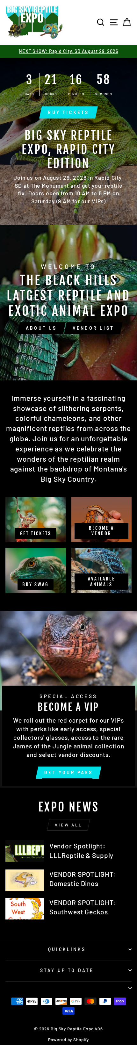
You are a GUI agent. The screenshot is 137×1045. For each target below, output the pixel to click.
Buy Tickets (68, 112)
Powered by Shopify (68, 1039)
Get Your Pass (68, 772)
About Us (41, 328)
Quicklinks (67, 949)
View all (68, 824)
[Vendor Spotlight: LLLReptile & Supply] (24, 851)
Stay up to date (67, 970)
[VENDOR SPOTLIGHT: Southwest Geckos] (24, 908)
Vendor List (93, 328)
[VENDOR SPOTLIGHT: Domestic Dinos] (24, 880)
